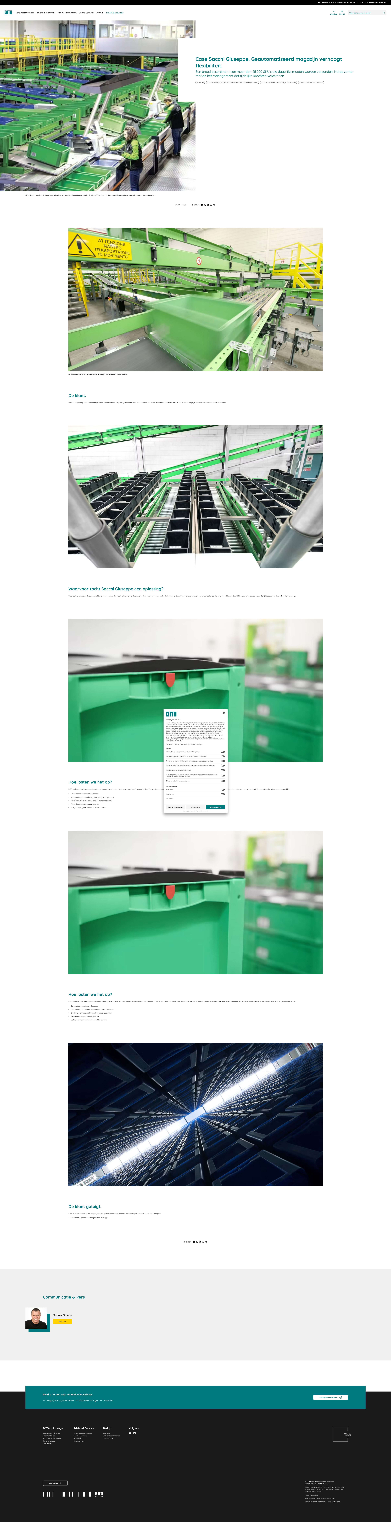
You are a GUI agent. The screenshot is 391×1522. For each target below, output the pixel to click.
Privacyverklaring (311, 1502)
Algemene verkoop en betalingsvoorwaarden (320, 1498)
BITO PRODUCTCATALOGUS (83, 1433)
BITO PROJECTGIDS (80, 1436)
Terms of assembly (311, 1495)
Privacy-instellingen (333, 1502)
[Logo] (11, 12)
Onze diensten (47, 1444)
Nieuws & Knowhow (97, 195)
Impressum (322, 1502)
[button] (201, 204)
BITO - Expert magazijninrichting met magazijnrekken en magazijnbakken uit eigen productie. (56, 195)
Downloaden (78, 1438)
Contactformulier (79, 1441)
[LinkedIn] (134, 1433)
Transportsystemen (49, 1441)
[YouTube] (130, 1433)
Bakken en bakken (49, 1436)
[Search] (384, 13)
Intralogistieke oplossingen (51, 1433)
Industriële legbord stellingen (52, 1438)
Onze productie (108, 1438)
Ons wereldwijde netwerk (111, 1436)
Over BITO (106, 1433)
